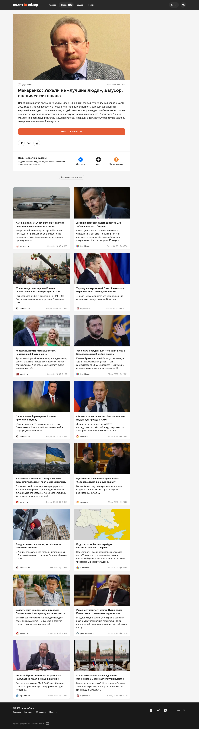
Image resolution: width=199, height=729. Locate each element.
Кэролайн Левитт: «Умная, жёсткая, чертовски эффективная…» (36, 352)
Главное (52, 5)
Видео (80, 5)
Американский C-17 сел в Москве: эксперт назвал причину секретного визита (40, 224)
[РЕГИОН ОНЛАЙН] (77, 436)
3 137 (64, 374)
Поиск (91, 5)
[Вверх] (181, 710)
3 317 (125, 308)
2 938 (64, 436)
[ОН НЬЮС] (17, 246)
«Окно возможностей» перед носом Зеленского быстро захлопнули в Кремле (100, 677)
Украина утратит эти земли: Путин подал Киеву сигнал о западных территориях (99, 611)
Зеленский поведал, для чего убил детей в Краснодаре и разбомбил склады (100, 352)
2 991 (125, 374)
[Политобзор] (25, 5)
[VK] (158, 710)
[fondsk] (17, 374)
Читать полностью (71, 131)
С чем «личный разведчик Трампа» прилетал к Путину (36, 418)
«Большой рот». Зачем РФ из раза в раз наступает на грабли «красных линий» (38, 677)
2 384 (64, 696)
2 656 (64, 502)
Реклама (17, 712)
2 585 (125, 502)
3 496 (64, 308)
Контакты (28, 712)
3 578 (125, 246)
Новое (66, 5)
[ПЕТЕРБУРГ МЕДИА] (77, 633)
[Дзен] (165, 710)
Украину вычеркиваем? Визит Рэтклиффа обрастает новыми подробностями (100, 290)
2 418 (125, 633)
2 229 (125, 696)
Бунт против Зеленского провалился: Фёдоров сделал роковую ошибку (97, 480)
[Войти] (183, 5)
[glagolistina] (19, 84)
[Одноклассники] (151, 710)
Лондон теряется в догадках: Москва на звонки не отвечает (38, 546)
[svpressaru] (17, 308)
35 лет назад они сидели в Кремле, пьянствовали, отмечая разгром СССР (38, 290)
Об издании (41, 712)
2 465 (125, 568)
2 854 (125, 436)
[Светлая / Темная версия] (174, 5)
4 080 (64, 246)
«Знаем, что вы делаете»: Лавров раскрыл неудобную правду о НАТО (100, 418)
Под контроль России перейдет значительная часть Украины (94, 546)
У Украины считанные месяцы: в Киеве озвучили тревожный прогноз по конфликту (41, 480)
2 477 (64, 568)
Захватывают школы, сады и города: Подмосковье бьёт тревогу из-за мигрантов (40, 611)
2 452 (64, 633)
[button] (21, 143)
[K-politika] (77, 246)
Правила (53, 712)
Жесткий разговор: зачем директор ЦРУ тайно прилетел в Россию (98, 224)
